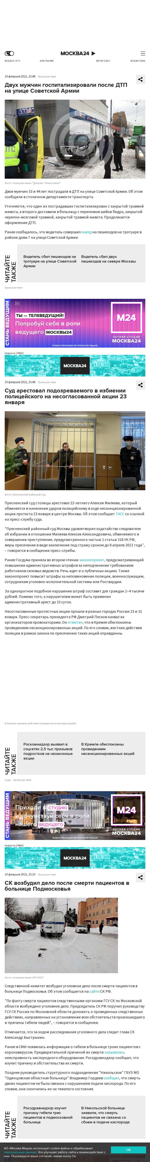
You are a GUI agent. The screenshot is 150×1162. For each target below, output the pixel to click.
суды (8, 780)
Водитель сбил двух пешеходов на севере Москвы (108, 259)
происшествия (13, 287)
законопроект (91, 560)
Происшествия (47, 77)
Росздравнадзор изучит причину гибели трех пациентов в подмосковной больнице (47, 1115)
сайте (94, 991)
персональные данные (20, 1152)
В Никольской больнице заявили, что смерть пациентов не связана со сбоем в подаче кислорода (105, 1115)
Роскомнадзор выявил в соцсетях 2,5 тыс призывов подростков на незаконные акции (48, 751)
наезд (86, 232)
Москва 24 (75, 53)
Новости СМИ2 (14, 353)
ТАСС (120, 514)
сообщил (111, 1078)
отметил (75, 622)
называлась (114, 1052)
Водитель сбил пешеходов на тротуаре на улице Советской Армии (49, 261)
